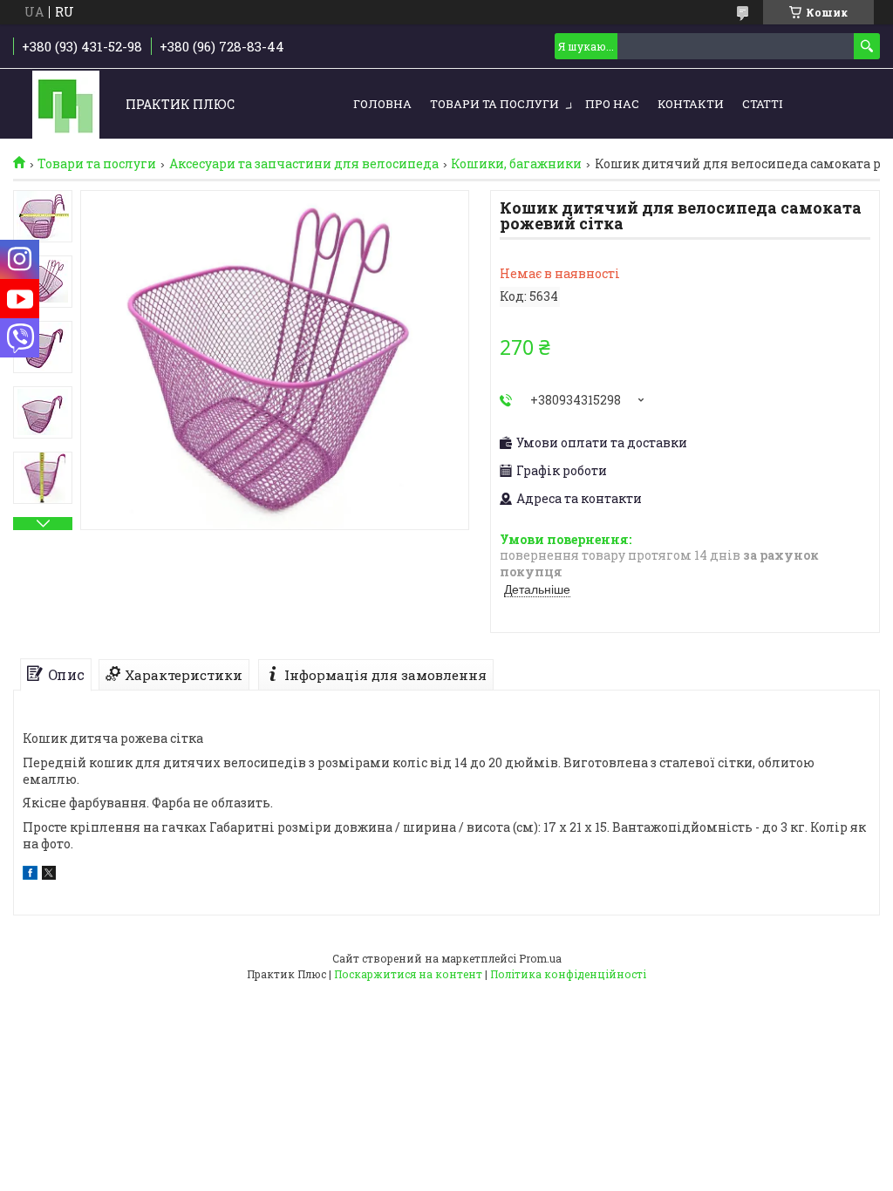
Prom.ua (540, 958)
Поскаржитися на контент (408, 974)
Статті (762, 104)
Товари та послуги (494, 104)
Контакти (691, 104)
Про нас (612, 104)
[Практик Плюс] (65, 105)
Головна (382, 104)
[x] (49, 875)
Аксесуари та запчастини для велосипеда (304, 164)
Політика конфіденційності (568, 974)
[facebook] (30, 875)
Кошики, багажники (516, 164)
